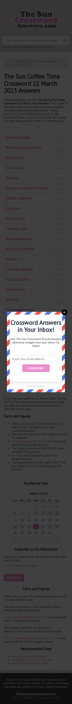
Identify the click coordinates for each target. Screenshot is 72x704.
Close (64, 312)
